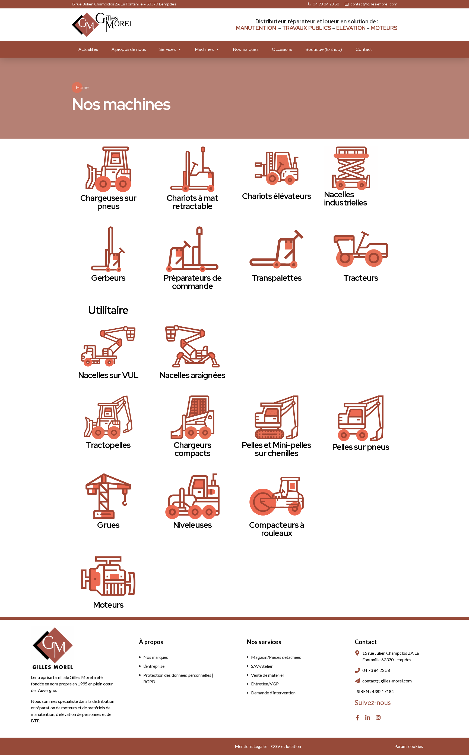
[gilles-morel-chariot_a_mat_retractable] (192, 169)
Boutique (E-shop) (324, 49)
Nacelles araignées (192, 375)
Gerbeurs (108, 277)
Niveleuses (192, 524)
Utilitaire (108, 310)
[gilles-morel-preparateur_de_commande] (192, 249)
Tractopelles (108, 444)
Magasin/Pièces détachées (276, 657)
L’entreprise (153, 666)
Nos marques (245, 49)
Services (167, 49)
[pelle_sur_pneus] (361, 418)
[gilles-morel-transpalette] (276, 168)
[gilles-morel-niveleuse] (192, 496)
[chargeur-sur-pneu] (108, 169)
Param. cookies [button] (408, 746)
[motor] (108, 576)
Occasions (282, 49)
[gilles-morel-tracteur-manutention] (361, 249)
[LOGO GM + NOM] (52, 648)
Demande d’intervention (273, 692)
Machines (204, 49)
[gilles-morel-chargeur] (192, 417)
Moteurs (108, 604)
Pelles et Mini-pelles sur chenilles (276, 448)
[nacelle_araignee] (192, 346)
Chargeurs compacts (192, 448)
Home (82, 87)
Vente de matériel (267, 675)
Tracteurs (360, 277)
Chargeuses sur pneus (108, 201)
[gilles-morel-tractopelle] (108, 417)
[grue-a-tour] (108, 496)
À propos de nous (129, 49)
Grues (108, 524)
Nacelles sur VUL (108, 375)
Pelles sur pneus (360, 446)
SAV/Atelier (262, 666)
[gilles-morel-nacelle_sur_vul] (108, 346)
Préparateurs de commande (192, 281)
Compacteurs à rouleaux (276, 528)
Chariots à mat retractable (192, 201)
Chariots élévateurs (276, 196)
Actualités (88, 49)
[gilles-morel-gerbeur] (108, 249)
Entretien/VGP (265, 683)
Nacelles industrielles (345, 198)
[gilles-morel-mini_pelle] (276, 417)
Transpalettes (277, 277)
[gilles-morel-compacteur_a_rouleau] (276, 496)
